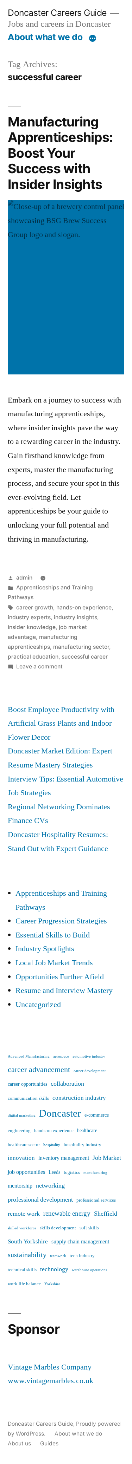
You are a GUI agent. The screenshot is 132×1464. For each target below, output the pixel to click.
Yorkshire (52, 1284)
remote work (24, 1214)
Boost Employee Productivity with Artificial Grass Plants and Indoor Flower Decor (61, 723)
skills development (58, 1228)
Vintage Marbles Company (50, 1367)
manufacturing (95, 1172)
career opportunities (27, 1084)
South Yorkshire (28, 1241)
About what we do (45, 37)
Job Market (107, 1158)
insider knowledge (32, 627)
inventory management (63, 1158)
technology (54, 1269)
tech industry (82, 1256)
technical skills (22, 1270)
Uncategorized (38, 1004)
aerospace (61, 1056)
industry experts (29, 617)
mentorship (20, 1185)
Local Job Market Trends (54, 963)
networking (50, 1186)
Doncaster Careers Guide (57, 12)
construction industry (79, 1098)
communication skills (28, 1098)
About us (19, 1443)
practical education (33, 656)
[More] (92, 38)
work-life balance (24, 1284)
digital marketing (22, 1115)
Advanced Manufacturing (29, 1056)
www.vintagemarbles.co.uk (50, 1381)
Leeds (54, 1172)
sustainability (27, 1254)
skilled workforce (22, 1228)
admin (24, 577)
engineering (19, 1130)
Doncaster (60, 1113)
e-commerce (96, 1115)
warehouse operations (89, 1270)
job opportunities (26, 1172)
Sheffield (105, 1214)
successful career (85, 656)
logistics (72, 1172)
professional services (96, 1200)
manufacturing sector (81, 646)
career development (90, 1070)
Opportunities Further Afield (59, 977)
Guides (49, 1443)
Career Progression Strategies (61, 921)
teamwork (58, 1256)
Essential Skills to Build (52, 935)
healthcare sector (24, 1145)
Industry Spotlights (44, 949)
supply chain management (80, 1241)
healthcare (87, 1131)
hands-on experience (84, 607)
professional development (40, 1200)
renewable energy (66, 1213)
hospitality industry (82, 1145)
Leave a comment (39, 666)
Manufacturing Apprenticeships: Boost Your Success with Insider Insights (60, 153)
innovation (21, 1158)
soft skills (89, 1228)
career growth (34, 607)
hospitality (51, 1145)
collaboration (67, 1084)
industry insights (75, 617)
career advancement (39, 1069)
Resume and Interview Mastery (64, 990)
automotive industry (89, 1056)
